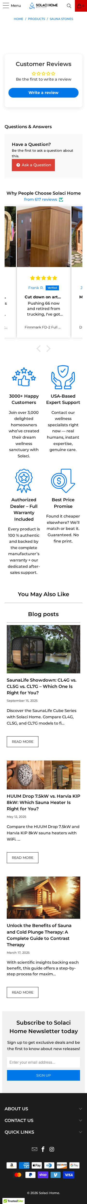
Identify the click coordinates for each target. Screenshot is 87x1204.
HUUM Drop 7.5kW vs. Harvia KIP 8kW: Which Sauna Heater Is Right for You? (43, 802)
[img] (43, 278)
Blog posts (43, 614)
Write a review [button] (43, 92)
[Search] (69, 6)
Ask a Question (36, 165)
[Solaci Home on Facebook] (43, 1149)
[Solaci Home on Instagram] (52, 1149)
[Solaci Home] (43, 6)
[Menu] (4, 5)
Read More (22, 741)
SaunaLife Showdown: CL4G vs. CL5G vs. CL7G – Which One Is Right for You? (41, 686)
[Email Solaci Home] (34, 1149)
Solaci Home (49, 1193)
